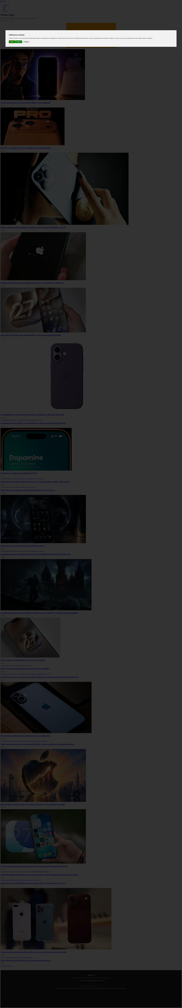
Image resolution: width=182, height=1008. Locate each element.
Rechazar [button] (18, 41)
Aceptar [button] (12, 41)
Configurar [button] (26, 41)
